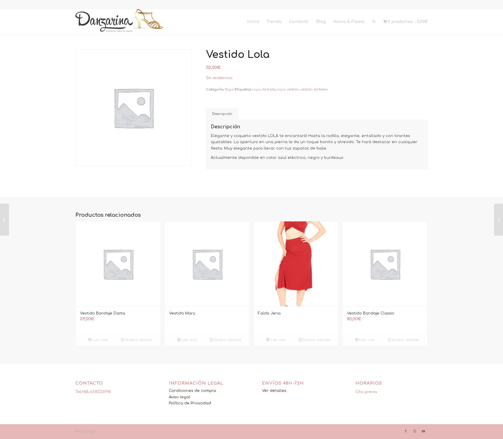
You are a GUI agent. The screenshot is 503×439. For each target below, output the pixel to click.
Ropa (229, 89)
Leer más (100, 340)
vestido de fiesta (314, 89)
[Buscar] (374, 22)
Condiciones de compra (192, 391)
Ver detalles (274, 391)
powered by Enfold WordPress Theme (151, 431)
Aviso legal (179, 397)
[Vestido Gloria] (4, 220)
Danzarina (108, 431)
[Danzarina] (119, 22)
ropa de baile (263, 89)
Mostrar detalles (138, 340)
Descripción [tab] (222, 114)
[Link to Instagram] (414, 431)
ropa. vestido (288, 89)
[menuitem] (253, 22)
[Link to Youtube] (423, 431)
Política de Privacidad (190, 403)
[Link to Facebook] (405, 431)
